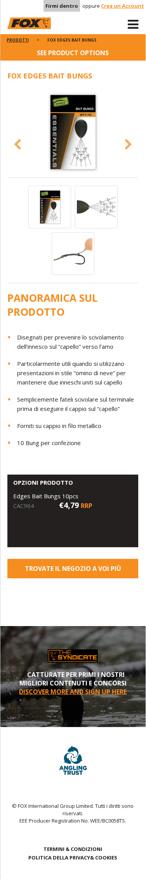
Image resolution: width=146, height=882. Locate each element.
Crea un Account (122, 5)
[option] (73, 132)
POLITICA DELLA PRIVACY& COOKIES (72, 857)
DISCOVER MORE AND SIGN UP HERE (73, 691)
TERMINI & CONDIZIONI (72, 848)
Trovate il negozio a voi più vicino (73, 571)
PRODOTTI (18, 40)
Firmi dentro (61, 5)
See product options (73, 53)
